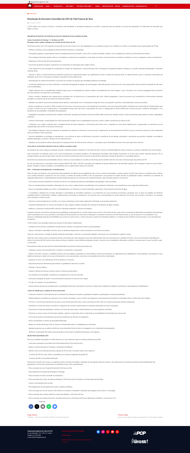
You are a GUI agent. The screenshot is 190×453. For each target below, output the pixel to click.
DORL (47, 6)
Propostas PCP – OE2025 (111, 6)
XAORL (97, 6)
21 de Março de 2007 (35, 23)
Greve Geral (38, 6)
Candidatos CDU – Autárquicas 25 (134, 6)
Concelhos (58, 6)
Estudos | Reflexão (84, 6)
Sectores (69, 6)
